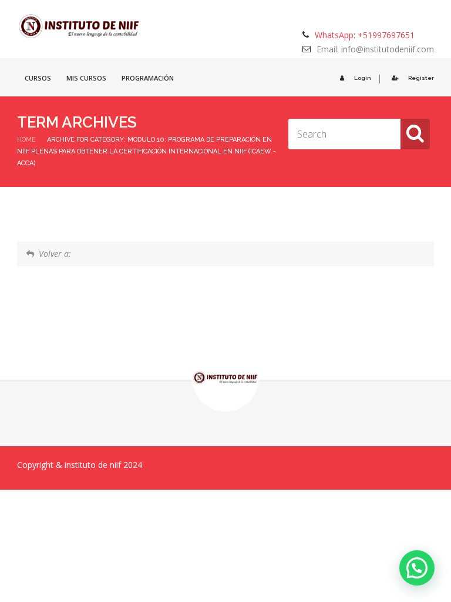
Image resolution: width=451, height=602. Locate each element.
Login (362, 78)
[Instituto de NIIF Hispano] (79, 26)
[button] (417, 568)
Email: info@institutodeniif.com (375, 49)
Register (421, 78)
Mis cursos (86, 77)
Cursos (38, 77)
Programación (148, 77)
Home (26, 139)
